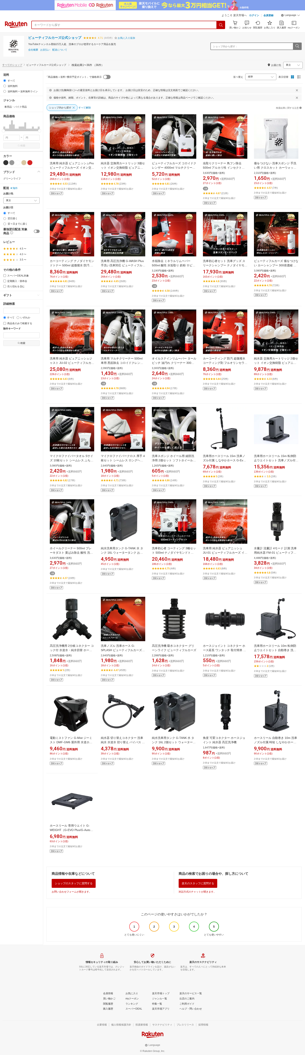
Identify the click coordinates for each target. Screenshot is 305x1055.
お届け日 (8, 207)
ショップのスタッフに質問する (74, 883)
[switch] (37, 231)
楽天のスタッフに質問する (198, 883)
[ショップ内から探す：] (297, 46)
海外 (15, 188)
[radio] (4, 80)
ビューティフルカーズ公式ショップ (54, 37)
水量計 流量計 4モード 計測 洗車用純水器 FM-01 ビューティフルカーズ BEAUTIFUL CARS (275, 553)
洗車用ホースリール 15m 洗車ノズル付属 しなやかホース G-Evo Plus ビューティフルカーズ (224, 460)
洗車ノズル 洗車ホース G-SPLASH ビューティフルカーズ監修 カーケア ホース (123, 650)
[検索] (221, 25)
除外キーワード (12, 328)
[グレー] (11, 162)
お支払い (45, 50)
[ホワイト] (17, 162)
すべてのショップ (12, 64)
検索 (22, 145)
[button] (290, 15)
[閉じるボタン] (297, 90)
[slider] (3, 130)
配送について (59, 50)
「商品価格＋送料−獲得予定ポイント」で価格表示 (73, 77)
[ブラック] (5, 162)
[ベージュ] (23, 162)
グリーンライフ (12, 178)
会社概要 (33, 50)
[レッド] (29, 162)
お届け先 (8, 193)
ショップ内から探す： (225, 46)
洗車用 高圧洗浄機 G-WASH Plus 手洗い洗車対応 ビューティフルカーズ (123, 265)
